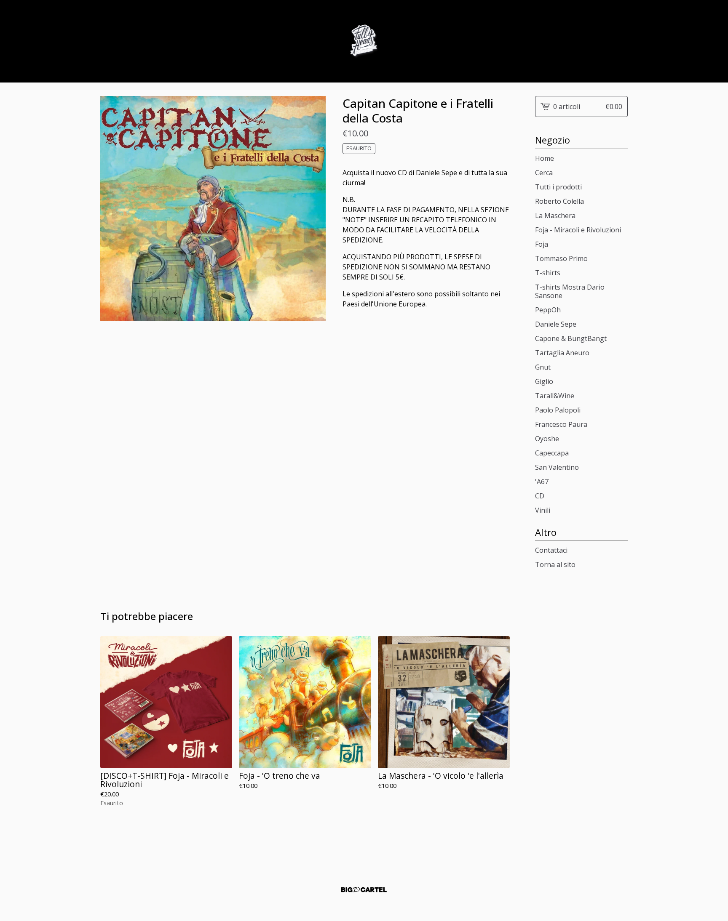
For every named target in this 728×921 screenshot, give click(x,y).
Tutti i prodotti (558, 187)
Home (544, 158)
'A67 (542, 481)
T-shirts (547, 272)
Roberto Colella (559, 201)
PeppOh (548, 309)
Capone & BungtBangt (571, 338)
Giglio (544, 381)
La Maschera (555, 215)
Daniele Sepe (555, 324)
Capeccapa (552, 453)
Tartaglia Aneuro (562, 352)
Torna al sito (555, 564)
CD (539, 495)
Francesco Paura (561, 424)
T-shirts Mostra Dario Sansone (570, 291)
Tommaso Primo (561, 258)
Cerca (544, 172)
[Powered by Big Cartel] (364, 890)
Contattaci (551, 550)
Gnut (543, 367)
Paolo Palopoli (558, 410)
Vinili (542, 510)
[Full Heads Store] (364, 41)
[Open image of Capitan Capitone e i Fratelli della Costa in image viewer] (213, 208)
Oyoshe (547, 438)
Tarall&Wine (554, 395)
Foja (541, 244)
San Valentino (557, 467)
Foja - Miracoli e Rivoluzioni (578, 229)
